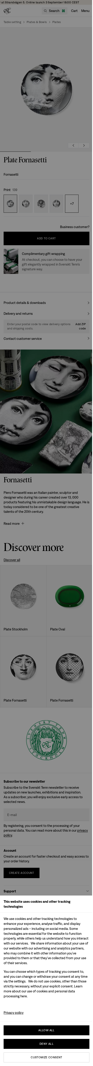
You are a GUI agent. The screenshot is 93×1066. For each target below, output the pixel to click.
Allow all (46, 1030)
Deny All (46, 1043)
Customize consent (46, 1057)
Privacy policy (13, 1013)
